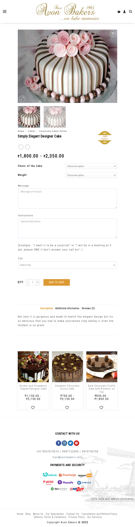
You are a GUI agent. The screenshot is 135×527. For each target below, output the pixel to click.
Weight (22, 175)
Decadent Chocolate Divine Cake (67, 387)
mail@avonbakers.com (67, 457)
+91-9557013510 (48, 451)
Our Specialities (55, 513)
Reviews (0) (88, 308)
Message (23, 185)
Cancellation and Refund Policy (99, 513)
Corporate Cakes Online (53, 131)
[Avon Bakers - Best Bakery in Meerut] (67, 11)
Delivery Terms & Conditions (50, 517)
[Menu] (5, 11)
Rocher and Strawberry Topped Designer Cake (33, 387)
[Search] (131, 11)
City (20, 258)
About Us (38, 513)
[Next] (111, 66)
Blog (28, 513)
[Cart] (119, 11)
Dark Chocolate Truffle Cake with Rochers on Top (101, 388)
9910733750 (90, 451)
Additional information (67, 308)
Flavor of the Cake (30, 166)
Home (21, 131)
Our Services (94, 517)
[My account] (125, 11)
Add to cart (57, 282)
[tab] (46, 308)
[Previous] (24, 66)
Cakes (31, 131)
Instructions (25, 215)
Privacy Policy (77, 517)
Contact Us (72, 513)
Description (46, 308)
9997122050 (70, 451)
